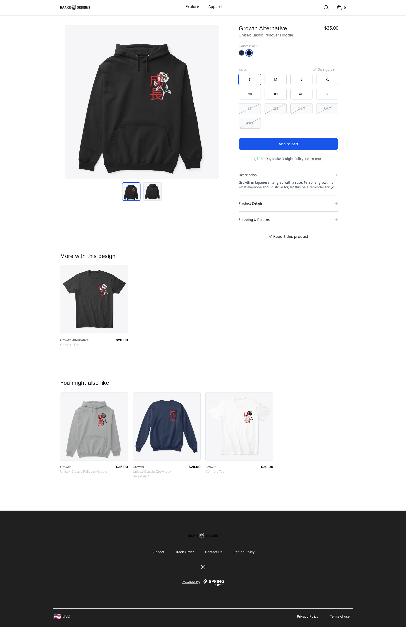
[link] (94, 300)
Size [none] (242, 69)
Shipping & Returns (254, 219)
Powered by (191, 582)
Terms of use (340, 616)
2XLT (301, 108)
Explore (192, 6)
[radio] (250, 79)
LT (250, 108)
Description (248, 175)
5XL (327, 94)
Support (158, 552)
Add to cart (288, 144)
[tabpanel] (142, 102)
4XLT (250, 123)
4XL (301, 94)
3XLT (327, 108)
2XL (250, 94)
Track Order (184, 552)
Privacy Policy (308, 616)
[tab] (131, 191)
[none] (323, 69)
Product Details (251, 203)
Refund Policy (244, 552)
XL (327, 79)
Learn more (314, 158)
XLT (275, 108)
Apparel (215, 6)
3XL (275, 94)
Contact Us (213, 552)
